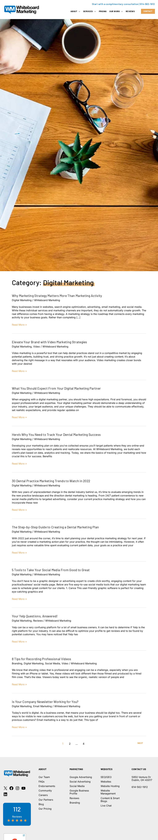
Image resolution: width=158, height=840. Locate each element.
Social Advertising (80, 781)
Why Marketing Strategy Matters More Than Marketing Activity (57, 296)
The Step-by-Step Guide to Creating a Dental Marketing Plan (55, 527)
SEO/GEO (106, 777)
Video (36, 346)
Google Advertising (81, 777)
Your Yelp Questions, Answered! (35, 616)
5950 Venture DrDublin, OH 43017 (142, 779)
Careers (43, 795)
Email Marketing (42, 706)
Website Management (108, 792)
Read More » (19, 325)
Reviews (38, 620)
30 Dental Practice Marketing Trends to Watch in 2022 (51, 481)
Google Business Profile (79, 792)
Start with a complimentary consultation (115, 3)
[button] (78, 11)
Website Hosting (110, 786)
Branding (17, 663)
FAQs (41, 781)
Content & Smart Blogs (110, 800)
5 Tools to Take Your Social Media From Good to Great (51, 570)
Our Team (44, 777)
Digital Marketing (22, 300)
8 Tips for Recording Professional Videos (41, 659)
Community (45, 790)
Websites (106, 781)
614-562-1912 (147, 3)
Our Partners (46, 799)
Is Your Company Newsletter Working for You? (45, 702)
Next (140, 743)
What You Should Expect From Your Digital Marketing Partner (56, 388)
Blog (41, 804)
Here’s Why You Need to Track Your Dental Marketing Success (56, 434)
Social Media (52, 663)
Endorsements (47, 786)
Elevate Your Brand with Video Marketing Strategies (49, 342)
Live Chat (106, 805)
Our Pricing (45, 808)
